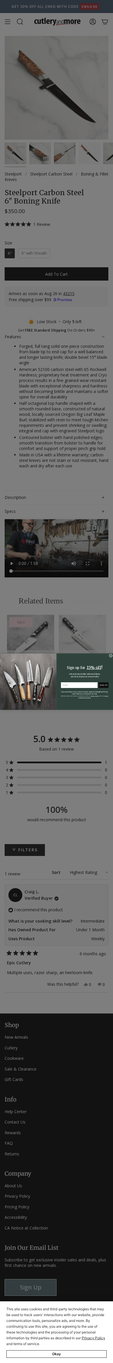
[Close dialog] (111, 655)
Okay (56, 1354)
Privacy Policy (93, 1338)
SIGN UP (103, 685)
